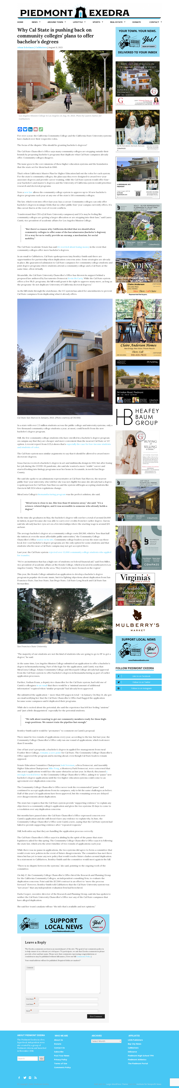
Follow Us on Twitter (141, 682)
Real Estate (116, 22)
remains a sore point (50, 752)
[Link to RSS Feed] (36, 1076)
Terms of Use (60, 1063)
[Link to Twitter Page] (25, 1076)
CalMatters (133, 1048)
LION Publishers (135, 1040)
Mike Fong (54, 768)
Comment (30, 968)
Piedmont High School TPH (141, 1055)
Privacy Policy (60, 1059)
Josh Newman (67, 765)
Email (29, 1010)
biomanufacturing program (52, 494)
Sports (97, 22)
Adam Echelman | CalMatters (32, 47)
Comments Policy (83, 956)
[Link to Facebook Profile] (20, 1076)
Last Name (30, 1004)
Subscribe (58, 1051)
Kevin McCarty (75, 278)
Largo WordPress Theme (117, 1084)
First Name (31, 998)
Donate (136, 22)
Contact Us (59, 1048)
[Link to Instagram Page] (31, 1076)
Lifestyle (78, 22)
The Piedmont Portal (138, 1063)
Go (41, 1058)
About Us (58, 1040)
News (35, 22)
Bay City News (134, 1044)
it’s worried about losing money (73, 247)
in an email (41, 685)
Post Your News (61, 1055)
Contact (154, 22)
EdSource (132, 1051)
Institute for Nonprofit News (149, 1084)
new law (28, 192)
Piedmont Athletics (137, 1059)
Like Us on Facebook (141, 676)
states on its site (45, 539)
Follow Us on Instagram (141, 688)
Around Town (56, 22)
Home (20, 22)
